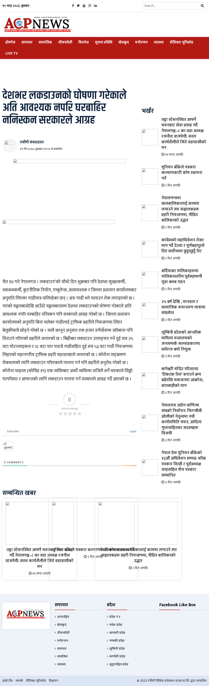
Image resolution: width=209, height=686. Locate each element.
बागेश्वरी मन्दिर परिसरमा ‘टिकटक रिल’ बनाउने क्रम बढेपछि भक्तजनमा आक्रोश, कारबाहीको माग (182, 377)
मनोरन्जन (141, 42)
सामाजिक (45, 42)
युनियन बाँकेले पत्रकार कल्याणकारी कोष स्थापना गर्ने (181, 173)
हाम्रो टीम (7, 681)
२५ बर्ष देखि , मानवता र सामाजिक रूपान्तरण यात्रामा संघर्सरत (183, 307)
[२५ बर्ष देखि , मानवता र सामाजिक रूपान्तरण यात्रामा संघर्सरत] (150, 310)
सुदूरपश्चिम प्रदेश (118, 664)
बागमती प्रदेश (117, 633)
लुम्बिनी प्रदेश (117, 648)
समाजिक (62, 656)
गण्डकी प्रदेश (117, 641)
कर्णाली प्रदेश (117, 656)
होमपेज (10, 42)
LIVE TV (12, 53)
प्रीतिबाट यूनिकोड (181, 42)
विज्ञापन (53, 681)
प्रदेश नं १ (114, 617)
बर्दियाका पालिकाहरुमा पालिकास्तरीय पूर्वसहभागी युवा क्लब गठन (181, 276)
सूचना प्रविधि (103, 42)
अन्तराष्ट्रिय (63, 617)
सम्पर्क (19, 681)
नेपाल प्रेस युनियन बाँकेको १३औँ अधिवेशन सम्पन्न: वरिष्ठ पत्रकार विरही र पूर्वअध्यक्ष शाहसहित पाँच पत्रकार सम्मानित (183, 464)
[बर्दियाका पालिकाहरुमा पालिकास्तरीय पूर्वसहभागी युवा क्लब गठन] (150, 280)
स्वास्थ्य (159, 42)
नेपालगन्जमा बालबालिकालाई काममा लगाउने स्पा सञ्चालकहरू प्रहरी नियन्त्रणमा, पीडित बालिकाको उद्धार (138, 555)
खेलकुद (123, 42)
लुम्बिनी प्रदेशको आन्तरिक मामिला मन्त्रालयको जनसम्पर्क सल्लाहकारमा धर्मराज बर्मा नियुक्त (181, 341)
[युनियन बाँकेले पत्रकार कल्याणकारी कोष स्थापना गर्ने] (93, 523)
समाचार (26, 42)
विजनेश (83, 42)
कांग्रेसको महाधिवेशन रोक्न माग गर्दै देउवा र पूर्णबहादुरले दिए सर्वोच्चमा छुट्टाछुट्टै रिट (183, 245)
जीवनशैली (65, 42)
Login (132, 431)
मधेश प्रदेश (115, 625)
